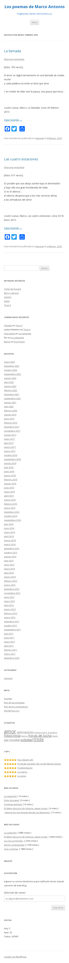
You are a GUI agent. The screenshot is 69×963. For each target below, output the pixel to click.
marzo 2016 (10, 475)
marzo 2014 (10, 540)
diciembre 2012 (11, 589)
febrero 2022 (10, 390)
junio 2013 (9, 564)
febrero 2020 (10, 410)
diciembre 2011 (11, 621)
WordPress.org (11, 710)
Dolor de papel (11, 800)
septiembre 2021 (12, 398)
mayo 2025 (9, 361)
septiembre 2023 (12, 374)
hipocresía (12, 735)
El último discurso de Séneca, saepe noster (26, 808)
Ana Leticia (9, 333)
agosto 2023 (10, 378)
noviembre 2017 (12, 430)
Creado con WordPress (15, 956)
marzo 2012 (10, 609)
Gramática (52, 732)
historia (24, 736)
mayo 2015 (9, 491)
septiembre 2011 (12, 629)
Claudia (8, 325)
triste (38, 739)
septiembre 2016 (12, 459)
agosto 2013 (10, 556)
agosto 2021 (10, 402)
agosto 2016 (10, 463)
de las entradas (14, 702)
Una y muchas (11, 848)
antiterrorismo (40, 732)
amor (10, 731)
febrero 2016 (10, 479)
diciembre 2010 (11, 658)
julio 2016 (8, 467)
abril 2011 (9, 645)
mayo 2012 (9, 601)
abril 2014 (9, 536)
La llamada (12, 51)
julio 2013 (8, 560)
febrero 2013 (10, 580)
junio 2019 (9, 418)
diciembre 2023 (11, 366)
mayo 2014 (9, 532)
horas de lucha (40, 735)
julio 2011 (8, 633)
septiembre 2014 (12, 520)
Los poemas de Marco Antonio (35, 6)
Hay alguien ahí (25, 759)
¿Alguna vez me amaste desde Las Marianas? (27, 812)
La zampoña (25, 333)
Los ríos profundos (13, 840)
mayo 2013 (9, 568)
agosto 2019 (10, 414)
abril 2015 (9, 495)
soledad (26, 739)
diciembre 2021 (11, 394)
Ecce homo (19, 341)
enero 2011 (9, 653)
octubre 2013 (10, 552)
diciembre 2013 (11, 548)
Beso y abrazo (11, 293)
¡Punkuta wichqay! (13, 804)
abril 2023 (9, 382)
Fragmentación (24, 767)
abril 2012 (9, 605)
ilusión (55, 736)
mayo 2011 (9, 641)
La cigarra (22, 771)
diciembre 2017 (11, 426)
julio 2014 (8, 524)
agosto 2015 (10, 483)
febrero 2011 (10, 649)
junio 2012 (9, 597)
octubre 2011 (10, 625)
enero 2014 (9, 544)
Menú (34, 22)
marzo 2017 (10, 447)
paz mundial (12, 740)
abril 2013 (9, 572)
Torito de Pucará (12, 288)
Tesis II (7, 305)
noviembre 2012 (12, 593)
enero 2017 (9, 451)
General (39, 138)
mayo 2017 (9, 439)
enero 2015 (9, 507)
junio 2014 (9, 528)
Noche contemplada (14, 844)
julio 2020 (8, 406)
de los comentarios (16, 706)
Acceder (8, 698)
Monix (7, 341)
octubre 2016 (10, 455)
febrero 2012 (10, 613)
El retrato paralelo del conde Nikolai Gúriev (39, 763)
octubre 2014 (10, 516)
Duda (7, 301)
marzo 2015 (10, 499)
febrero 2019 (10, 422)
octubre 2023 (10, 370)
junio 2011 (9, 637)
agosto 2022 (10, 386)
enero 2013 (9, 585)
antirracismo (25, 732)
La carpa (21, 775)
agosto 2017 (10, 434)
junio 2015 (9, 487)
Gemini (7, 297)
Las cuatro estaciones (21, 159)
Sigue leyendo (13, 119)
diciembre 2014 (11, 512)
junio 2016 (9, 471)
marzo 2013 (10, 576)
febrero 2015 (10, 503)
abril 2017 (9, 443)
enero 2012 (9, 617)
